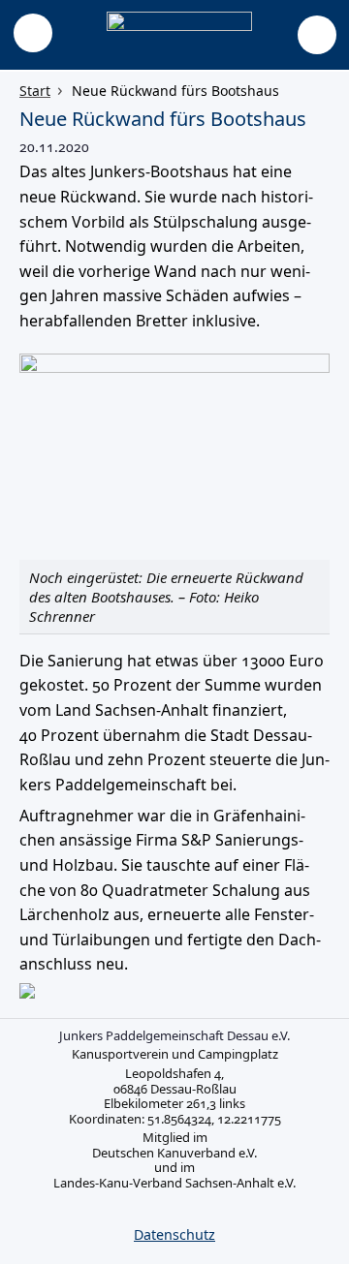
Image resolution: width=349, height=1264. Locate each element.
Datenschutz (174, 1234)
